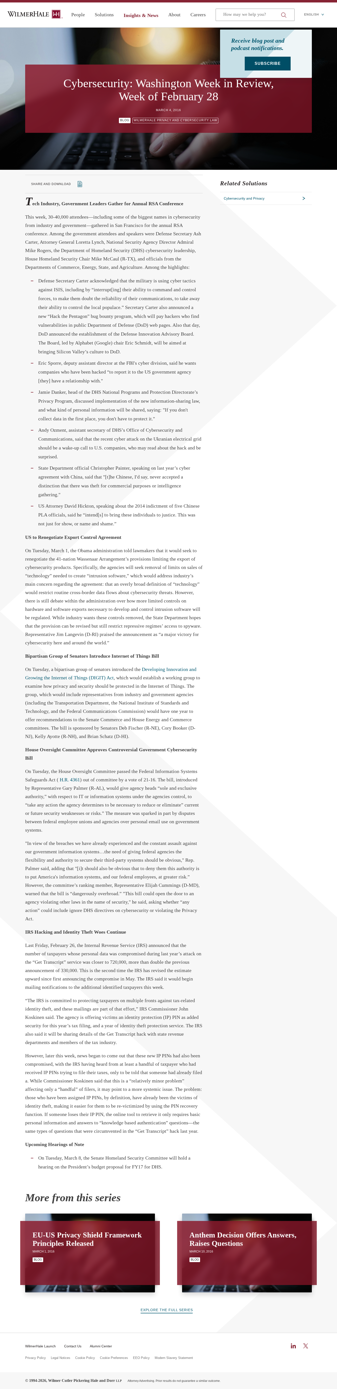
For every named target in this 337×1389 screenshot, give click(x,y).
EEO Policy (141, 1358)
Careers (198, 14)
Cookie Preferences (114, 1358)
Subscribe (268, 63)
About (174, 14)
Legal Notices (60, 1358)
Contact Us (72, 1346)
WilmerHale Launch (40, 1346)
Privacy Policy (35, 1358)
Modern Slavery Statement (174, 1358)
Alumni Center (101, 1346)
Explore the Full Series (167, 1310)
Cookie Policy (85, 1358)
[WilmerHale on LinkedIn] (293, 1345)
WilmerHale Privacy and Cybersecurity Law (175, 120)
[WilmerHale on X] (305, 1345)
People (78, 14)
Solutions (104, 14)
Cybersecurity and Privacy (244, 198)
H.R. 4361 (70, 779)
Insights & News (141, 15)
